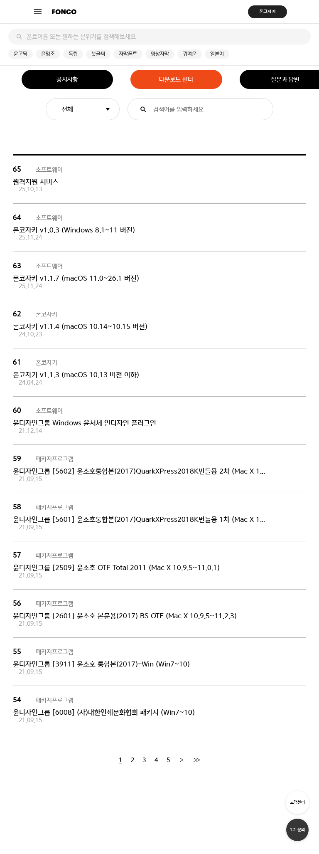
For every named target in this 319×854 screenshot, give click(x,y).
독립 (73, 54)
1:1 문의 (297, 829)
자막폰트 (128, 54)
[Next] (181, 760)
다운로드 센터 (176, 79)
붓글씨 (98, 54)
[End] (196, 760)
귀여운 (189, 54)
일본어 (217, 54)
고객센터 (297, 802)
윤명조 (48, 54)
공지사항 (67, 79)
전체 (67, 109)
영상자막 (160, 54)
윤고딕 (20, 54)
